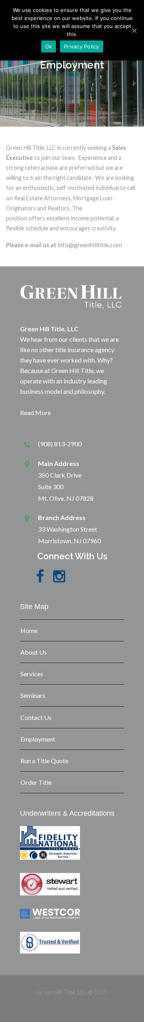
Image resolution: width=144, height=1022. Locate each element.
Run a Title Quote (44, 760)
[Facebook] (40, 581)
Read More (35, 412)
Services (31, 673)
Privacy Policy (81, 46)
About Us (33, 652)
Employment (37, 739)
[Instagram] (59, 581)
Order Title (36, 782)
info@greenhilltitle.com (90, 244)
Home (29, 630)
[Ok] (134, 30)
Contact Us (36, 717)
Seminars (32, 695)
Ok (48, 46)
